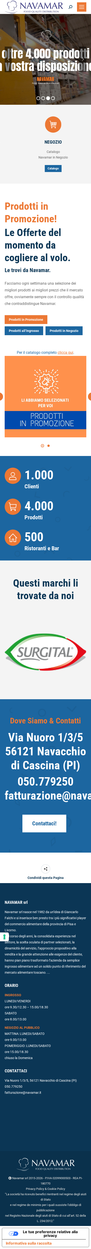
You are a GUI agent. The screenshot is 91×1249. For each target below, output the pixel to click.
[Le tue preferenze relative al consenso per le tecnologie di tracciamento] (4, 936)
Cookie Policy (56, 1189)
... (48, 972)
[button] (42, 446)
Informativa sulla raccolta (29, 1243)
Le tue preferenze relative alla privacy (50, 1233)
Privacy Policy (35, 1189)
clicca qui (65, 352)
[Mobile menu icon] (81, 7)
